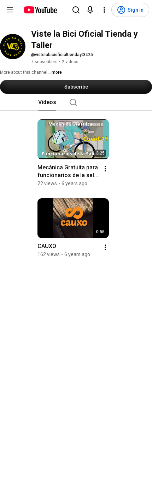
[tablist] (76, 102)
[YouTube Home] (40, 10)
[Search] (76, 10)
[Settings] (104, 10)
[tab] (47, 102)
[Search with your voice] (90, 10)
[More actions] (105, 169)
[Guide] (10, 10)
